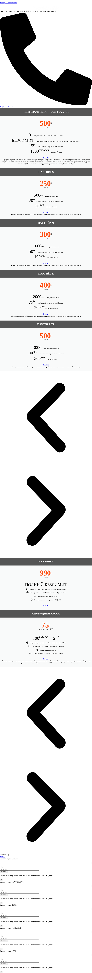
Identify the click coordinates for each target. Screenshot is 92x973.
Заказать (46, 158)
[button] (46, 418)
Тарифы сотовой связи (8, 3)
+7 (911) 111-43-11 (7, 107)
